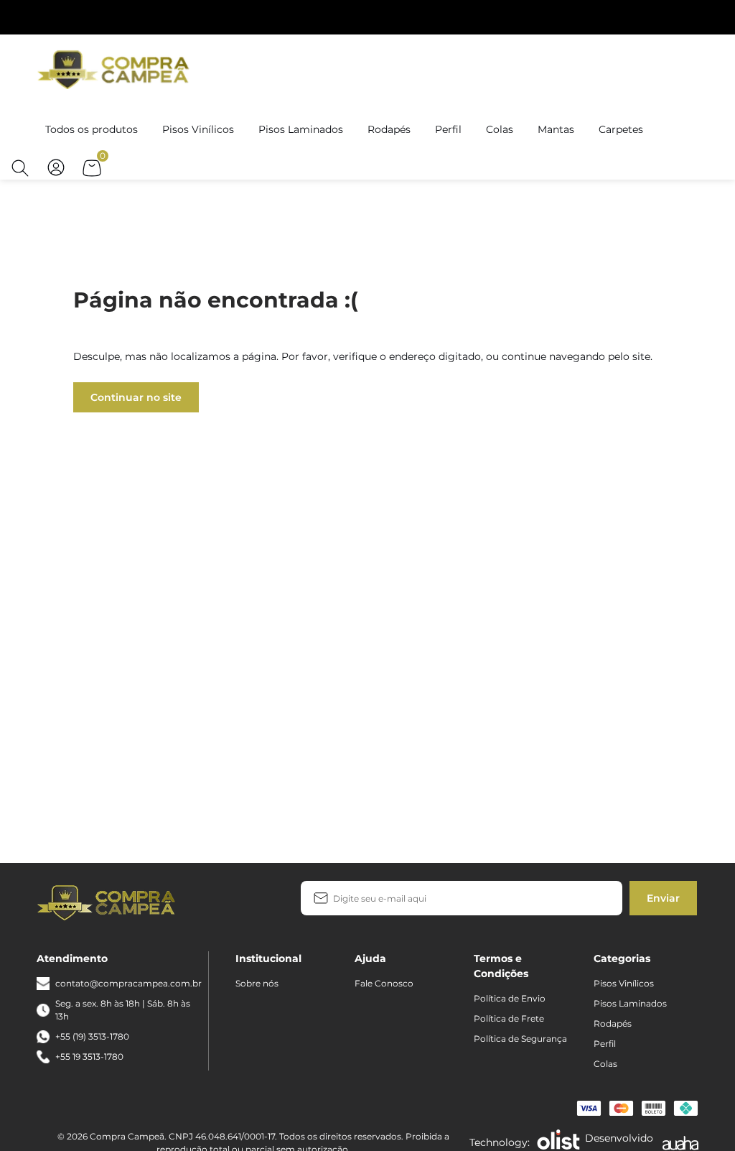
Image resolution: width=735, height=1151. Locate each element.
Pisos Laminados (300, 129)
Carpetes (621, 129)
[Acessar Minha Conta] (56, 175)
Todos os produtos (91, 129)
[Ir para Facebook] (217, 902)
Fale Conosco (384, 983)
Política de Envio (510, 998)
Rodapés (389, 129)
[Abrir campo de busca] (20, 168)
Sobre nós (256, 983)
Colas (499, 129)
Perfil (448, 129)
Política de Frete (509, 1018)
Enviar (663, 898)
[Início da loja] (116, 68)
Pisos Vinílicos (198, 129)
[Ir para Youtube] (263, 902)
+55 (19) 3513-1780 (92, 1036)
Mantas (556, 129)
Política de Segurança (520, 1038)
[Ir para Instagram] (240, 902)
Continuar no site (136, 397)
